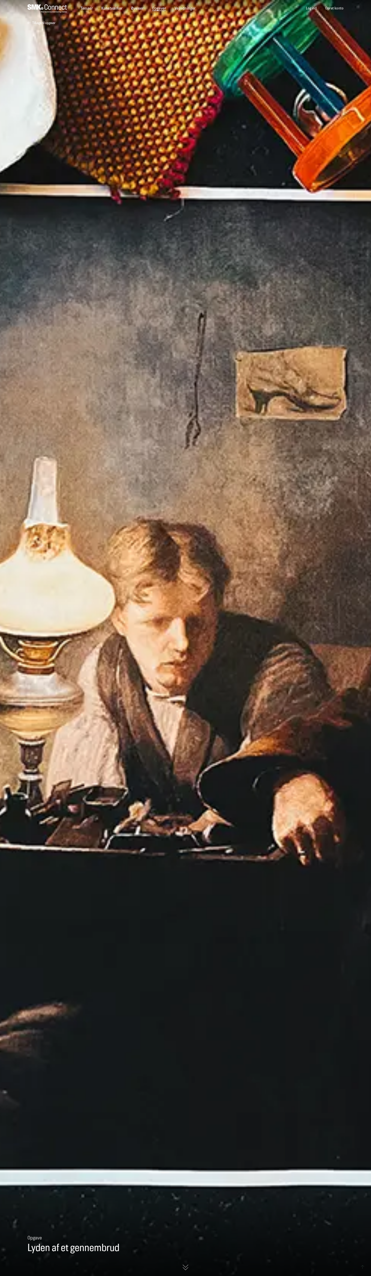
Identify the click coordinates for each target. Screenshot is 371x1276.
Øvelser (137, 9)
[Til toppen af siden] (362, 1267)
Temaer (87, 9)
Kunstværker (111, 9)
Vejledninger (185, 9)
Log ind (311, 8)
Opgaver (159, 9)
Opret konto (334, 8)
